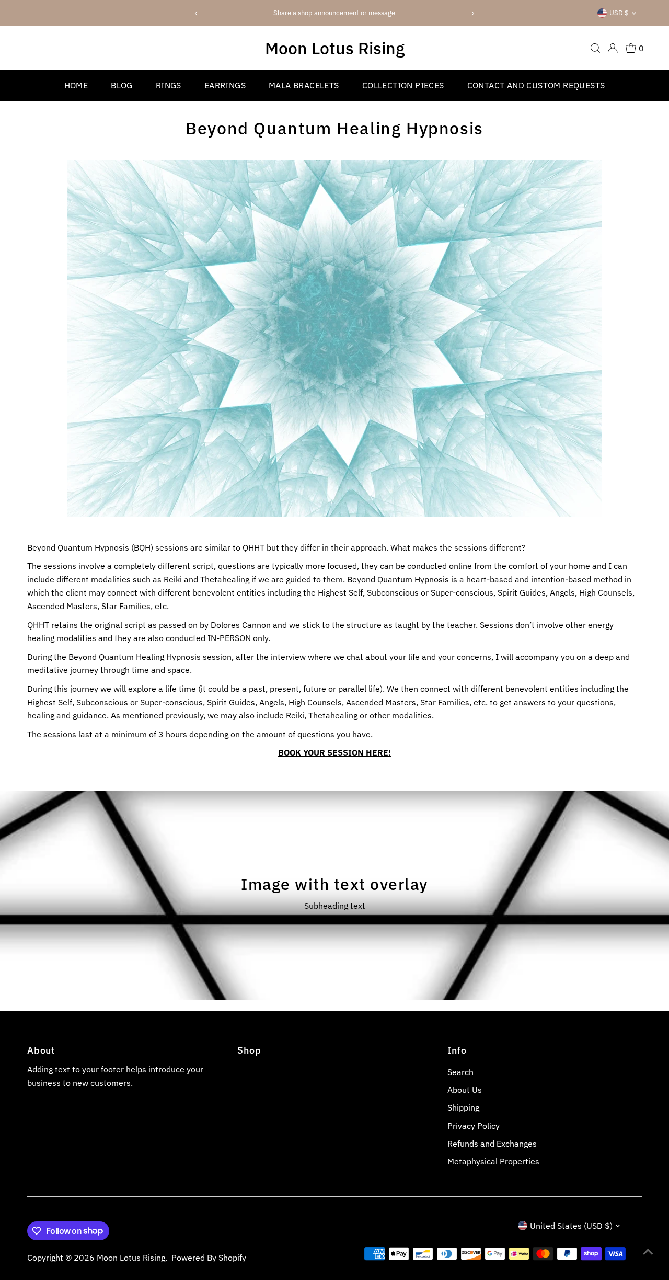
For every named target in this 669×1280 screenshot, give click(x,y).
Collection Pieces (403, 85)
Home (76, 85)
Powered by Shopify (208, 1257)
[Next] (473, 13)
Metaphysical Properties (493, 1161)
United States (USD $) (571, 1225)
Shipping (463, 1107)
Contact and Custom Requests (536, 85)
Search (460, 1072)
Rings (168, 85)
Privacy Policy (473, 1126)
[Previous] (196, 13)
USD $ (619, 12)
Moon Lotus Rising (335, 48)
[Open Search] (595, 48)
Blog (122, 85)
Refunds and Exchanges (492, 1143)
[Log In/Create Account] (612, 48)
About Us (464, 1089)
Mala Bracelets (304, 85)
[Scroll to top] (648, 1251)
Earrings (225, 85)
